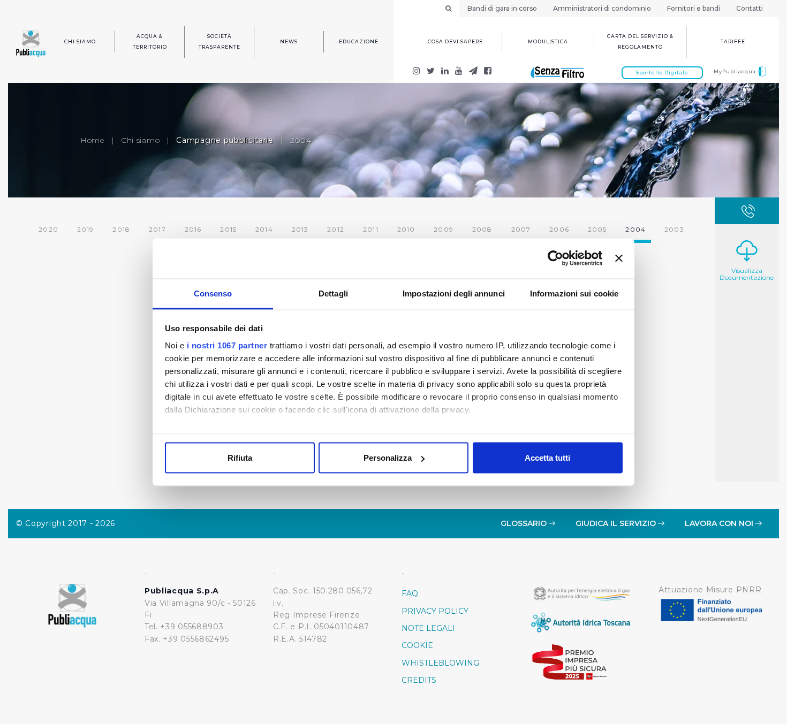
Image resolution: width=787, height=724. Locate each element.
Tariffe (733, 41)
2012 (335, 229)
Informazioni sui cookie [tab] (574, 293)
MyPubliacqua (736, 71)
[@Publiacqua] (417, 72)
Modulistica (548, 41)
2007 (521, 229)
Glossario (525, 523)
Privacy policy (435, 611)
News (289, 41)
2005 (597, 229)
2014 (264, 229)
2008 (482, 229)
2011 (371, 229)
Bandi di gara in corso (502, 8)
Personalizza (388, 457)
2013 (300, 229)
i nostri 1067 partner (227, 344)
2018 (121, 229)
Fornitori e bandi (693, 8)
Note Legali (428, 628)
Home (92, 140)
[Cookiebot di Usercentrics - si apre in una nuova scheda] (555, 258)
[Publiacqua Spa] (445, 72)
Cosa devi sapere (455, 41)
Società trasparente (219, 41)
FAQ (410, 593)
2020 (48, 229)
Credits (419, 680)
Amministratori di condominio (602, 8)
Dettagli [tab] (333, 293)
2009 (443, 229)
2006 (559, 229)
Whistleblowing (440, 663)
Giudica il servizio (617, 523)
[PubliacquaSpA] (488, 72)
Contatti (749, 8)
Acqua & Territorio (150, 41)
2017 (157, 229)
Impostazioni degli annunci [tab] (454, 293)
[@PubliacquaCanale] (473, 72)
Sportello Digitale (662, 72)
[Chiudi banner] (619, 258)
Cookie (417, 645)
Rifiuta (240, 457)
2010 (406, 229)
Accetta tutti (547, 457)
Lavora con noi (720, 523)
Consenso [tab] (213, 293)
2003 (674, 229)
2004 (301, 140)
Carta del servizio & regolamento (640, 41)
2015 (228, 229)
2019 (85, 229)
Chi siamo (80, 41)
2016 (193, 229)
